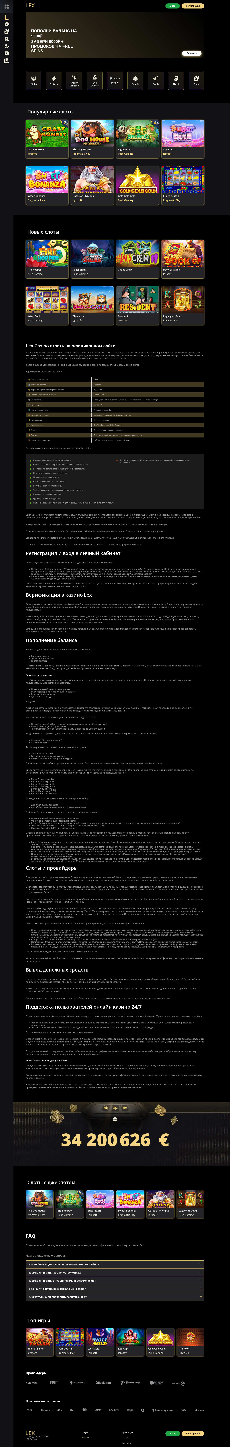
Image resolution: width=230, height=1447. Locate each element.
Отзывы (125, 1437)
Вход (172, 6)
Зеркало (85, 1437)
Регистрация (193, 6)
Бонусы (85, 1432)
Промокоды (127, 1432)
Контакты (126, 1443)
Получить (192, 53)
